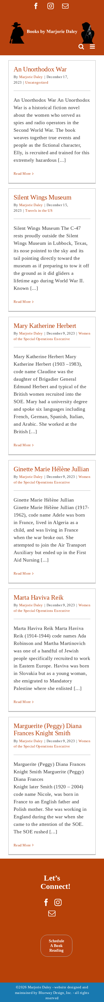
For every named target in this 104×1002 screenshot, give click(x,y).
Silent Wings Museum (42, 197)
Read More (22, 173)
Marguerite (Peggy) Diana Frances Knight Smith (48, 729)
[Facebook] (46, 902)
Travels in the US (38, 210)
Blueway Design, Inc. (55, 993)
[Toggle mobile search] (81, 46)
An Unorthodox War (40, 69)
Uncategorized (36, 82)
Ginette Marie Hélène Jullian (51, 469)
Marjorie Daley (31, 77)
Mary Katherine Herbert (45, 325)
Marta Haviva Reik (39, 597)
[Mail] (51, 913)
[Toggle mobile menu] (93, 46)
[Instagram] (58, 902)
